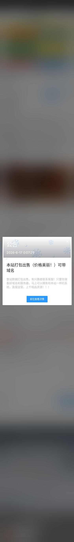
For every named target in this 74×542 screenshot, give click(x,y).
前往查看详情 (37, 299)
